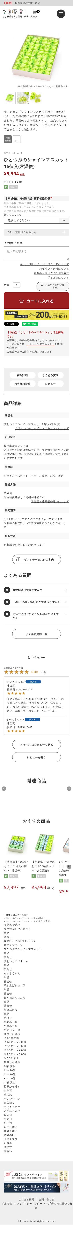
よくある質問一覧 (36, 634)
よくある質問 (50, 375)
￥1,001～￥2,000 (15, 1042)
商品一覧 (11, 16)
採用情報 (7, 1203)
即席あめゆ (11, 1009)
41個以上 (9, 1082)
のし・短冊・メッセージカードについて (44, 264)
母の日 (8, 1115)
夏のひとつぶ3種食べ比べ (19, 941)
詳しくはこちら (12, 214)
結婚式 (8, 1147)
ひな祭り (9, 1102)
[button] (69, 867)
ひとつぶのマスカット (17, 928)
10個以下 (9, 1066)
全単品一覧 (11, 1025)
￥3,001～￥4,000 (15, 1050)
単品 (6, 933)
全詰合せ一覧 (12, 1030)
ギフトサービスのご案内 (39, 559)
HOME (7, 915)
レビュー (50, 383)
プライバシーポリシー (29, 1203)
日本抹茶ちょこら (15, 997)
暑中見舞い (11, 1127)
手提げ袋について (58, 277)
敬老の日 (9, 1135)
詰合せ (8, 937)
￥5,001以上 (11, 1058)
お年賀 (8, 1090)
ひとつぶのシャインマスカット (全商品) (25, 918)
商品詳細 (22, 375)
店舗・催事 (23, 16)
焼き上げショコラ (15, 985)
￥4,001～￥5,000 (15, 1054)
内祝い (8, 1151)
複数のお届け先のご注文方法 (51, 273)
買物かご (35, 13)
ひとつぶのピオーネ (16, 961)
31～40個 (9, 1078)
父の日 (8, 1119)
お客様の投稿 (22, 383)
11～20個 (9, 1070)
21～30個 (9, 1074)
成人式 (8, 1094)
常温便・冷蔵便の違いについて (50, 501)
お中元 (8, 1122)
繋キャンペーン (13, 945)
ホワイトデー (12, 1106)
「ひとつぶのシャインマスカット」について (42, 428)
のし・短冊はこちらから (22, 232)
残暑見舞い (11, 1131)
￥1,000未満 (11, 1038)
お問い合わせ (46, 1199)
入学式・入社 (12, 1110)
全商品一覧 (11, 1022)
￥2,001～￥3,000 (15, 1046)
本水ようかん (12, 973)
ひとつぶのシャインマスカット (23, 949)
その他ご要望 (13, 243)
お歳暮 (8, 1143)
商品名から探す (20, 915)
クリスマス (11, 1139)
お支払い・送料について (54, 268)
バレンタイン (12, 1098)
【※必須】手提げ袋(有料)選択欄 (29, 198)
